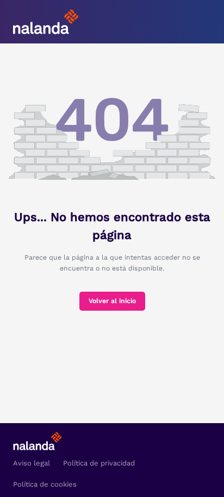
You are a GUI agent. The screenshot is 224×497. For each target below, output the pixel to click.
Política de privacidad (99, 463)
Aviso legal (31, 463)
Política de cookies (45, 484)
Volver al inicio (112, 301)
